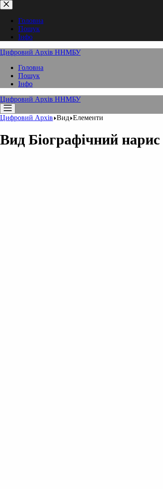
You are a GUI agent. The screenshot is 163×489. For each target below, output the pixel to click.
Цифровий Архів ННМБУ (40, 52)
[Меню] (7, 108)
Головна (30, 67)
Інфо (25, 84)
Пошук (29, 75)
